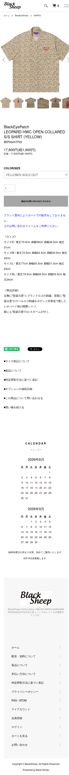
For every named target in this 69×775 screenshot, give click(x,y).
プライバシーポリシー (25, 691)
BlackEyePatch (21, 15)
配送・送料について (24, 656)
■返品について (12, 370)
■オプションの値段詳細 (18, 389)
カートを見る (20, 736)
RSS (14, 700)
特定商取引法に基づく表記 (28, 682)
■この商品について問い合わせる (23, 398)
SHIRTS (37, 15)
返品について (20, 665)
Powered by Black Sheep (36, 769)
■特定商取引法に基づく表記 (21, 379)
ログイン (17, 727)
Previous (4, 59)
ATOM (23, 700)
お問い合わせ (20, 744)
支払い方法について (24, 674)
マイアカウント (21, 709)
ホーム (7, 15)
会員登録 (17, 718)
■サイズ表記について (17, 361)
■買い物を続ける (14, 407)
